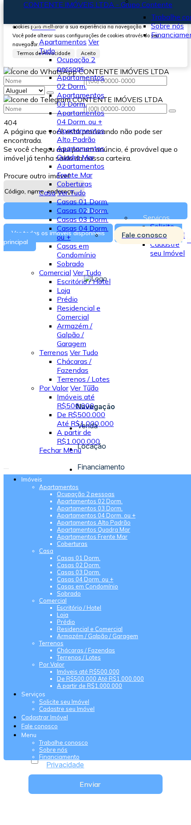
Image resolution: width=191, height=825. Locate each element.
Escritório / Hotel (84, 281)
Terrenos (53, 352)
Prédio (67, 299)
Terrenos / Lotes (83, 379)
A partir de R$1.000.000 (78, 437)
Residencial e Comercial (78, 312)
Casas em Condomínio (76, 250)
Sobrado (70, 263)
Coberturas (74, 183)
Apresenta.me (27, 817)
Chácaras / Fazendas (74, 366)
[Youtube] (95, 391)
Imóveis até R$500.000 (76, 401)
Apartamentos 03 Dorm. (80, 99)
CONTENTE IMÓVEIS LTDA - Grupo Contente (98, 4)
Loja (63, 290)
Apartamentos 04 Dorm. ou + (80, 117)
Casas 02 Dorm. (82, 210)
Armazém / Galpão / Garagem (74, 334)
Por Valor (53, 387)
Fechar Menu (60, 450)
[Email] (95, 399)
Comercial (55, 272)
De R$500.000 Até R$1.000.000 (85, 419)
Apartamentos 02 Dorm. (80, 82)
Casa (47, 192)
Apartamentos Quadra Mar (80, 153)
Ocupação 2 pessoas (76, 64)
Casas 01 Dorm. (82, 201)
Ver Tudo (71, 192)
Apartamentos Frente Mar (80, 170)
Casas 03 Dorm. (82, 219)
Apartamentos (63, 41)
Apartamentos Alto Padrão (80, 135)
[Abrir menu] (6, 466)
